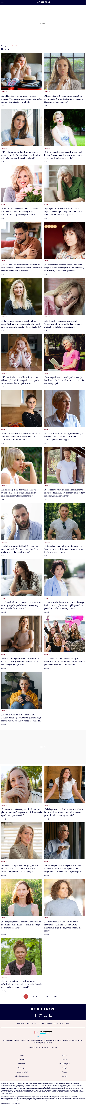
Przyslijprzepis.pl (64, 1064)
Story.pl (64, 1076)
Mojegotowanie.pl (22, 1072)
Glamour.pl (21, 1060)
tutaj (19, 1103)
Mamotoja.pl (22, 1068)
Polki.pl (64, 1060)
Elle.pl (22, 1055)
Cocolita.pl (21, 1064)
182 (46, 996)
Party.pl (64, 1055)
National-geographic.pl (21, 1076)
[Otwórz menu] (2, 2)
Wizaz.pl (64, 1072)
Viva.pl (64, 1068)
